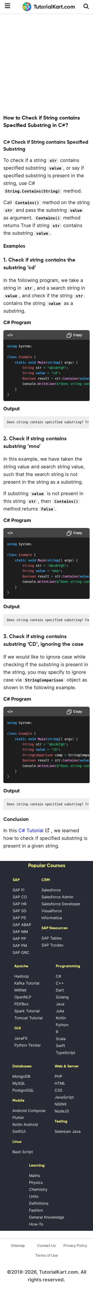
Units (33, 1196)
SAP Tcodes (52, 945)
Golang (62, 997)
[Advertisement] (46, 63)
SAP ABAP (22, 924)
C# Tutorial (30, 830)
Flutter (18, 1117)
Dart (60, 990)
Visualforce (51, 910)
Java (60, 1004)
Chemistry (38, 1189)
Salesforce (51, 890)
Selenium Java (68, 1131)
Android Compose (28, 1110)
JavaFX (20, 1038)
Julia (60, 1010)
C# (58, 976)
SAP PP (19, 938)
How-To (36, 1224)
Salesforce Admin (57, 896)
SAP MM (20, 931)
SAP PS (19, 917)
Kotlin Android (25, 1124)
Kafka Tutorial (26, 983)
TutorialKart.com (54, 7)
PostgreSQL (23, 1090)
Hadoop (21, 976)
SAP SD (19, 910)
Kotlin (61, 1017)
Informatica (51, 917)
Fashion (36, 1210)
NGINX (61, 1104)
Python (62, 1024)
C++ (60, 983)
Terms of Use (46, 1255)
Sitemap (18, 1245)
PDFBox (21, 1004)
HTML (60, 1083)
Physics (36, 1182)
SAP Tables (51, 938)
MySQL (18, 1083)
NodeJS (62, 1111)
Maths (34, 1175)
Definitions (38, 1203)
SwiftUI (19, 1131)
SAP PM (20, 945)
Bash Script (22, 1151)
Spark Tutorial (27, 1010)
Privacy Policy (75, 1245)
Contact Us (46, 1245)
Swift (60, 1045)
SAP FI (18, 890)
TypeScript (65, 1052)
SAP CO (20, 896)
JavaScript (64, 1097)
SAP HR (19, 903)
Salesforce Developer (60, 903)
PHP (58, 1076)
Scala (61, 1038)
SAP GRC (21, 952)
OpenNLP (22, 997)
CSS (58, 1090)
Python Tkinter (27, 1045)
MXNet (20, 990)
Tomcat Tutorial (28, 1017)
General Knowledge (46, 1217)
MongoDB (21, 1076)
